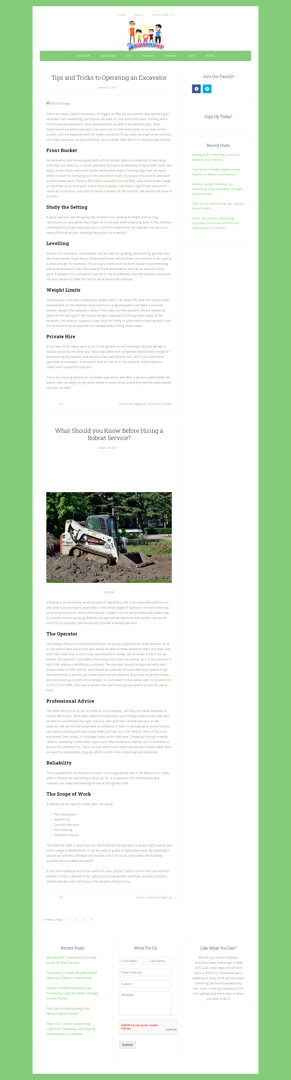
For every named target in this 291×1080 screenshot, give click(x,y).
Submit (127, 1045)
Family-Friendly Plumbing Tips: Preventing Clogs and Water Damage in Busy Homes (217, 189)
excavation (154, 403)
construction (152, 897)
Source (109, 592)
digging (138, 403)
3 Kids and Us (145, 35)
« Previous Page (52, 919)
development (126, 403)
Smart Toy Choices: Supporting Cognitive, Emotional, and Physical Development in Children (215, 223)
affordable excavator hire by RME (111, 181)
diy (145, 403)
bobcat (140, 897)
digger (164, 897)
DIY (61, 403)
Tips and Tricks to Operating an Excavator (109, 77)
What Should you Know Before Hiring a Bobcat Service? (109, 434)
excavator (166, 403)
